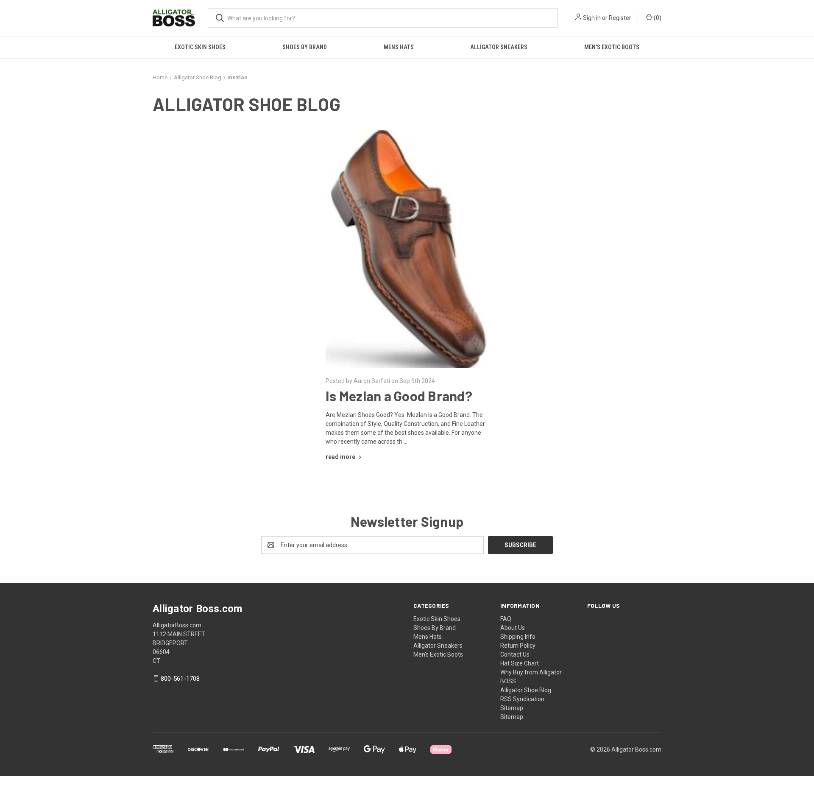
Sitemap (511, 708)
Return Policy (517, 645)
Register (620, 17)
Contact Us (515, 654)
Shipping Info (517, 636)
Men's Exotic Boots (611, 47)
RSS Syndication (522, 699)
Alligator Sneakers (498, 47)
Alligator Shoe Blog (525, 690)
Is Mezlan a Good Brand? (399, 396)
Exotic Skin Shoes (200, 47)
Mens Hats (399, 47)
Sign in (592, 17)
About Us (512, 627)
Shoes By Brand (304, 47)
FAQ (505, 618)
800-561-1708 (180, 678)
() (656, 17)
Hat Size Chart (519, 663)
